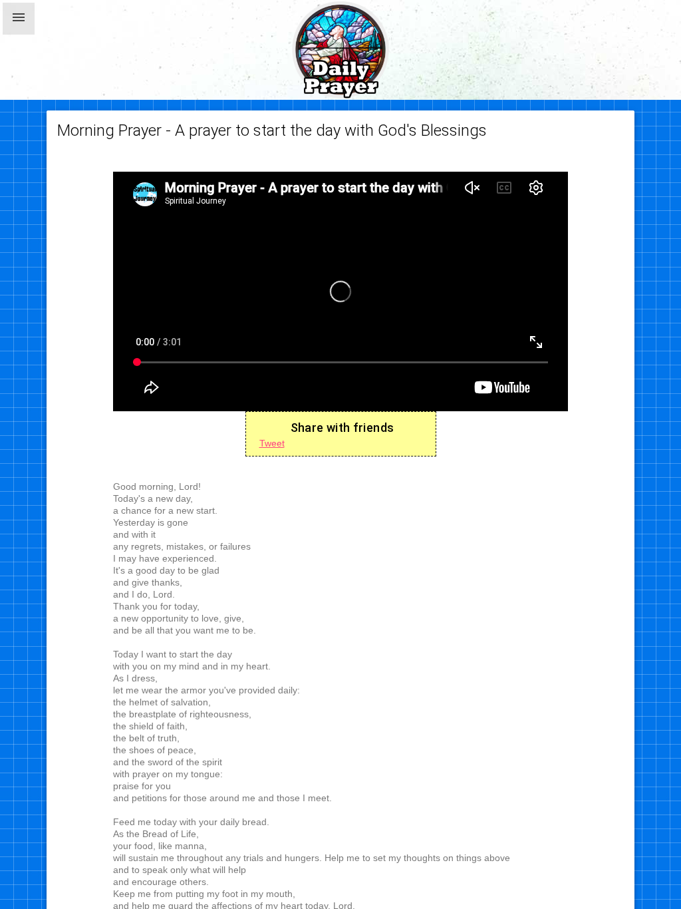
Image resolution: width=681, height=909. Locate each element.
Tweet (272, 443)
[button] (19, 19)
